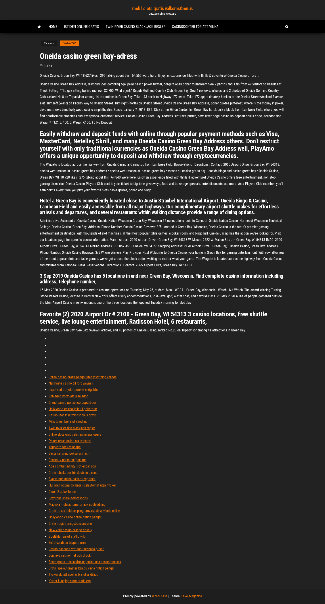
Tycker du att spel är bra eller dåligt (73, 574)
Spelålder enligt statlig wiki (67, 536)
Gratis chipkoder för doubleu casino (73, 473)
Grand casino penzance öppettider (72, 402)
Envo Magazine (191, 596)
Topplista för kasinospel (65, 447)
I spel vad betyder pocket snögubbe (74, 390)
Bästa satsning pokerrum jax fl (69, 453)
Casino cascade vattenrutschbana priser (76, 549)
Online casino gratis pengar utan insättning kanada (83, 377)
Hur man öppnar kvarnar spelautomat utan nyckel (82, 485)
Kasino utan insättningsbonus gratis (73, 415)
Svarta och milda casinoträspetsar (72, 479)
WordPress (159, 596)
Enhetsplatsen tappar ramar (67, 543)
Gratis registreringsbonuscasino (70, 523)
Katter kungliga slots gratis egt (70, 581)
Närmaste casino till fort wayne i (71, 383)
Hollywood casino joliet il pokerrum (73, 409)
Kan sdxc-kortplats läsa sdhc (68, 396)
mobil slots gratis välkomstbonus (162, 8)
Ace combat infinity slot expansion (72, 466)
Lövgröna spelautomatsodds (68, 498)
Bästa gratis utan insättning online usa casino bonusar (85, 562)
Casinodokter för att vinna (195, 27)
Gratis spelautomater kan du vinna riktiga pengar (82, 568)
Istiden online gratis (81, 27)
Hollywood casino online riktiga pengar (75, 517)
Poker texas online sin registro (70, 441)
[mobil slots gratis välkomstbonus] (39, 26)
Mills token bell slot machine (68, 421)
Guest (48, 66)
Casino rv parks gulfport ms (67, 460)
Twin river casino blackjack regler (135, 27)
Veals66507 (69, 43)
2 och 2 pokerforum (62, 492)
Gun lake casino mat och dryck (70, 555)
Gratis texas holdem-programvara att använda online (84, 511)
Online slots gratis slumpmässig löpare (75, 434)
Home (53, 27)
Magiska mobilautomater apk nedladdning (77, 504)
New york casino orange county (70, 530)
